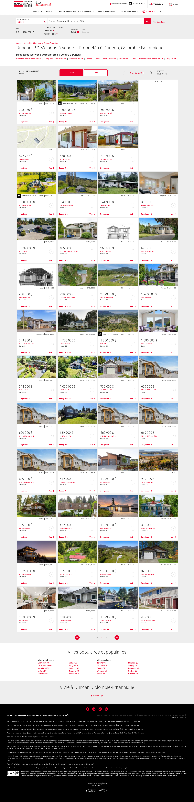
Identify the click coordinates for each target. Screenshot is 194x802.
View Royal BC (43, 668)
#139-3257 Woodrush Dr (149, 390)
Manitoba (51, 721)
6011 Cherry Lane (105, 251)
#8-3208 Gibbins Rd (66, 528)
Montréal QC (133, 663)
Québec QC (132, 671)
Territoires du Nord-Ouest (99, 721)
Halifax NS (101, 674)
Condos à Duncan (93, 59)
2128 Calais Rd (24, 390)
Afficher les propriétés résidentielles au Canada (20, 737)
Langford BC (74, 666)
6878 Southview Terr (66, 113)
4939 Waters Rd (65, 344)
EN (160, 11)
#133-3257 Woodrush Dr (108, 436)
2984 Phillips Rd (65, 390)
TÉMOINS (173, 717)
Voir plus (169, 59)
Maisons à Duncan (76, 59)
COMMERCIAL (152, 715)
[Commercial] (157, 4)
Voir (50, 122)
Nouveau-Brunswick (71, 721)
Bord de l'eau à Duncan (128, 59)
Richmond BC (43, 674)
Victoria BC (42, 671)
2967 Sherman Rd (106, 113)
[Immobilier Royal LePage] (32, 4)
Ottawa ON (101, 668)
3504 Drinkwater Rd (106, 297)
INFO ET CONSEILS (84, 11)
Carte (96, 73)
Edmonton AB (133, 668)
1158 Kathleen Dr (105, 620)
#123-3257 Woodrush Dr (27, 482)
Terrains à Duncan (109, 59)
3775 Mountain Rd (25, 205)
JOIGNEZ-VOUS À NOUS (106, 11)
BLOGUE (129, 715)
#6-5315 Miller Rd (106, 390)
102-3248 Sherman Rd (148, 620)
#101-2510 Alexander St (26, 344)
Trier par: (160, 71)
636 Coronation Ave (147, 251)
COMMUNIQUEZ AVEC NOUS (105, 715)
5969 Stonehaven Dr (147, 574)
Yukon (133, 721)
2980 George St (105, 205)
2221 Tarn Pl (23, 251)
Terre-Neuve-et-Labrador (84, 721)
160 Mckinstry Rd (65, 620)
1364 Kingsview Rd (25, 113)
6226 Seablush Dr (105, 482)
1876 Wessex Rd (146, 344)
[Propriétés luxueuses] (138, 4)
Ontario (21, 721)
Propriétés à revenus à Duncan (151, 59)
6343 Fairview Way (66, 436)
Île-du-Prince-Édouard (124, 721)
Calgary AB (132, 666)
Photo (71, 73)
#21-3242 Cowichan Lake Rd (69, 251)
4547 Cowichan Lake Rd (67, 297)
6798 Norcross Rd (106, 574)
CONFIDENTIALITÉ (180, 715)
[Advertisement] (158, 118)
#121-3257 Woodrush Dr (27, 436)
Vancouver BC (74, 674)
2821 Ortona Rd (105, 344)
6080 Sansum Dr (24, 159)
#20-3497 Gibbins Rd (107, 159)
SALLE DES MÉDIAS (120, 715)
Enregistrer (23, 122)
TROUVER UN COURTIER (67, 11)
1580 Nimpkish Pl (146, 297)
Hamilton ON (133, 674)
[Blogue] (174, 4)
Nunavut (138, 721)
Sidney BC (73, 663)
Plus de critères (159, 22)
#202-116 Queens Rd (148, 528)
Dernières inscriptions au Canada (44, 737)
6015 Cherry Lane (24, 297)
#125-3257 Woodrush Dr (67, 482)
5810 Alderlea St (65, 159)
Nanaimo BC (74, 671)
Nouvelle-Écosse (112, 721)
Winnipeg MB (102, 671)
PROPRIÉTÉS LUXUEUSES (140, 715)
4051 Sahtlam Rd (24, 528)
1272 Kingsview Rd (25, 574)
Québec (26, 721)
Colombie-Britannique (41, 721)
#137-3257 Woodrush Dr (149, 436)
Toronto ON (101, 663)
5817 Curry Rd (23, 620)
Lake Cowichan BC (45, 666)
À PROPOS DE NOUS (128, 11)
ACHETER (36, 11)
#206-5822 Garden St (148, 205)
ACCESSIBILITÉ (181, 717)
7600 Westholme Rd (66, 205)
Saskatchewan (59, 721)
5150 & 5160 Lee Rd (66, 574)
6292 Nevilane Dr (105, 528)
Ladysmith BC (43, 663)
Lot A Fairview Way (147, 482)
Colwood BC (74, 668)
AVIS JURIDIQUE (169, 715)
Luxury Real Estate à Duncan (55, 59)
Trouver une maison (13, 721)
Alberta (32, 721)
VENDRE (49, 11)
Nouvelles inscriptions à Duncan (28, 59)
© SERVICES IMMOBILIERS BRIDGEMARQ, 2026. (27, 715)
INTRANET (161, 715)
